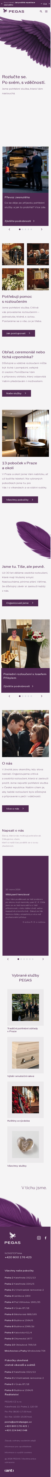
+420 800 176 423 (14, 108)
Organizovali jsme (17, 603)
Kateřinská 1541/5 (19, 1284)
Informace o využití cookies (18, 1452)
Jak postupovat (16, 333)
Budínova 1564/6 (19, 1320)
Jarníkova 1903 (17, 1296)
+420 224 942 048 (16, 1430)
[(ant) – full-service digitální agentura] (25, 1470)
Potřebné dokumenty (15, 120)
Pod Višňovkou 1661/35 (22, 1302)
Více (45, 4)
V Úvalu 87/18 (17, 1308)
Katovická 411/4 (18, 1332)
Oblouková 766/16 (20, 1345)
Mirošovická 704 (25, 1351)
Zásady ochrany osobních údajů (20, 1441)
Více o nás (12, 808)
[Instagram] (39, 1238)
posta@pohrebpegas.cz (18, 1422)
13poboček (9, 131)
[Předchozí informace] (2, 3)
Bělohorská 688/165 (21, 1314)
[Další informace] (49, 3)
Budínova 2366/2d (19, 1326)
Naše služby (14, 393)
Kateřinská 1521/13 (20, 1277)
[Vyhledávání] (41, 11)
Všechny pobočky (17, 499)
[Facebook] (45, 1238)
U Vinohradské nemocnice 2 (24, 1290)
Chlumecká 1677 (18, 1338)
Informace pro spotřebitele (18, 1446)
